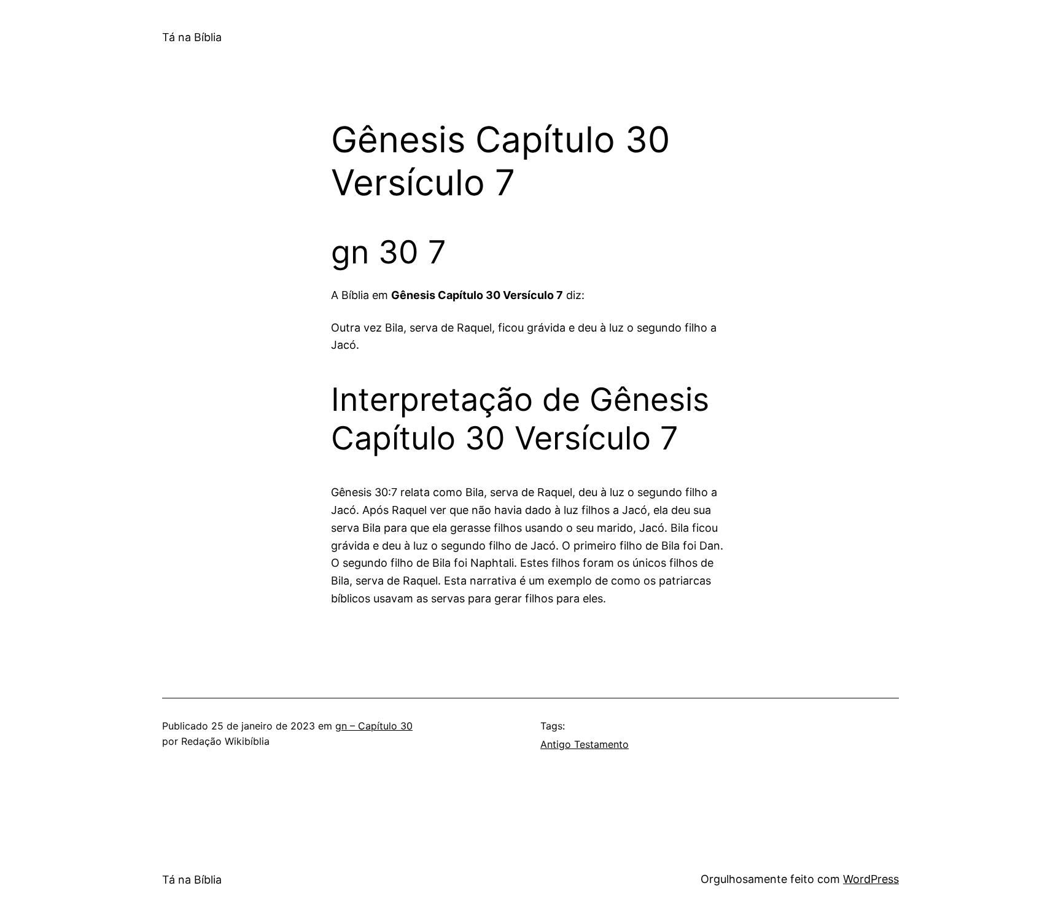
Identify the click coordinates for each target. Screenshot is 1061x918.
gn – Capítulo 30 (374, 726)
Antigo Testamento (584, 744)
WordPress (871, 879)
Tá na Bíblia (192, 37)
